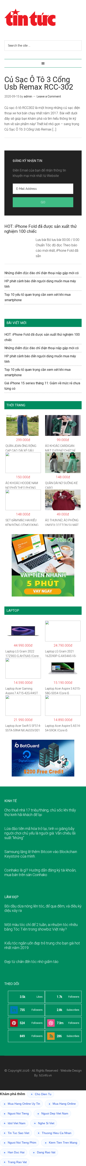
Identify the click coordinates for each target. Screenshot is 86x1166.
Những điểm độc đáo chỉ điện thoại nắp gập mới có (41, 273)
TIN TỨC (43, 17)
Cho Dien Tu (41, 1094)
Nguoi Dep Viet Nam (52, 1113)
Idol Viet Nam (14, 1123)
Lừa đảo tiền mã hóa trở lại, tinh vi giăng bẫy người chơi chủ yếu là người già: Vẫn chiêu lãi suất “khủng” (40, 833)
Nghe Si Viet (44, 1123)
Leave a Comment (49, 96)
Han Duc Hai (14, 1152)
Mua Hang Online (62, 1104)
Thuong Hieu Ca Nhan (54, 1133)
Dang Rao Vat (44, 1152)
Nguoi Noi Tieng (16, 1113)
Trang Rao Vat (15, 1162)
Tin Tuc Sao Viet (16, 1133)
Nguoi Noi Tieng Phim (20, 1142)
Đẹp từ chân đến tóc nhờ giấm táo (31, 961)
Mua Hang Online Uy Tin (22, 1104)
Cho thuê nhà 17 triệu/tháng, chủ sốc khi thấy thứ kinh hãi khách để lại (40, 812)
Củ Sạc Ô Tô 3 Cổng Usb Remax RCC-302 (38, 83)
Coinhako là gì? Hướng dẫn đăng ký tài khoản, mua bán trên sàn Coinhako (40, 872)
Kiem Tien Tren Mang (61, 1142)
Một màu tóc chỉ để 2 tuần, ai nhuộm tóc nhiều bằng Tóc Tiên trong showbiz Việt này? (41, 926)
